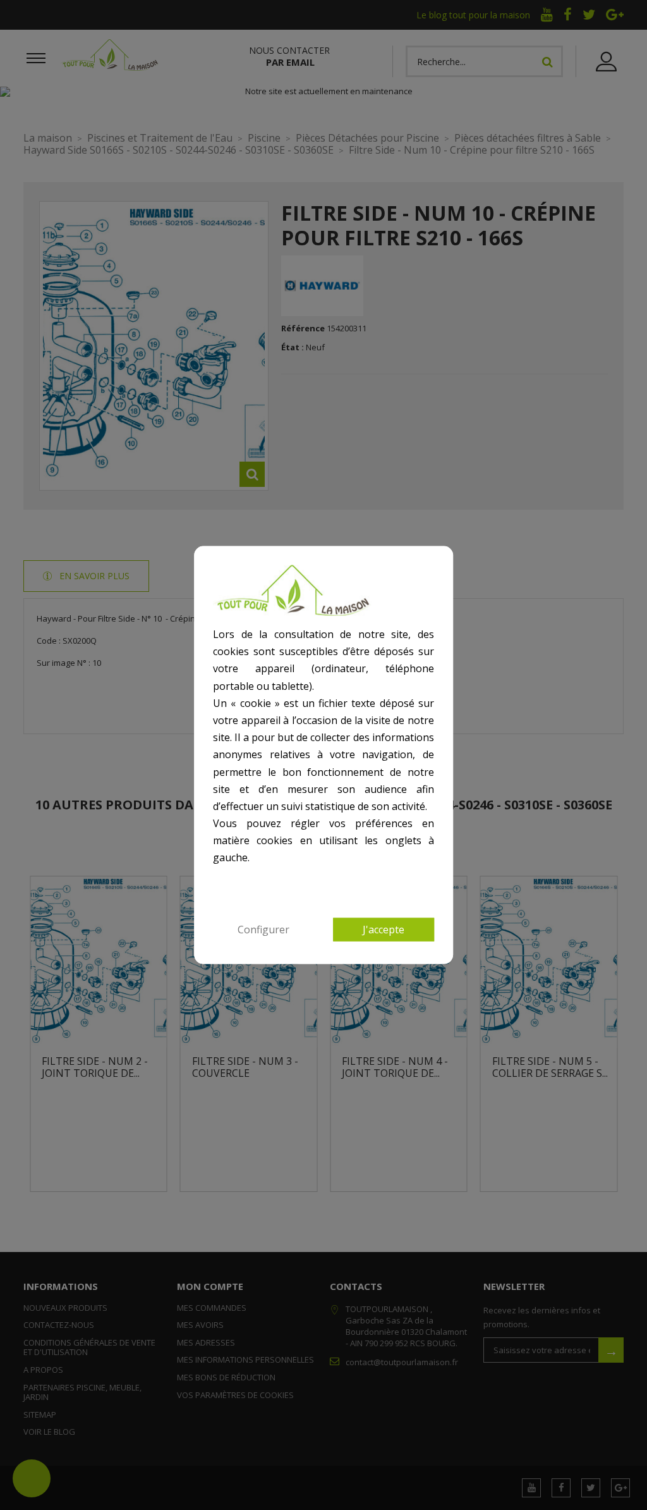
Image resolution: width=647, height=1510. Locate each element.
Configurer (263, 929)
